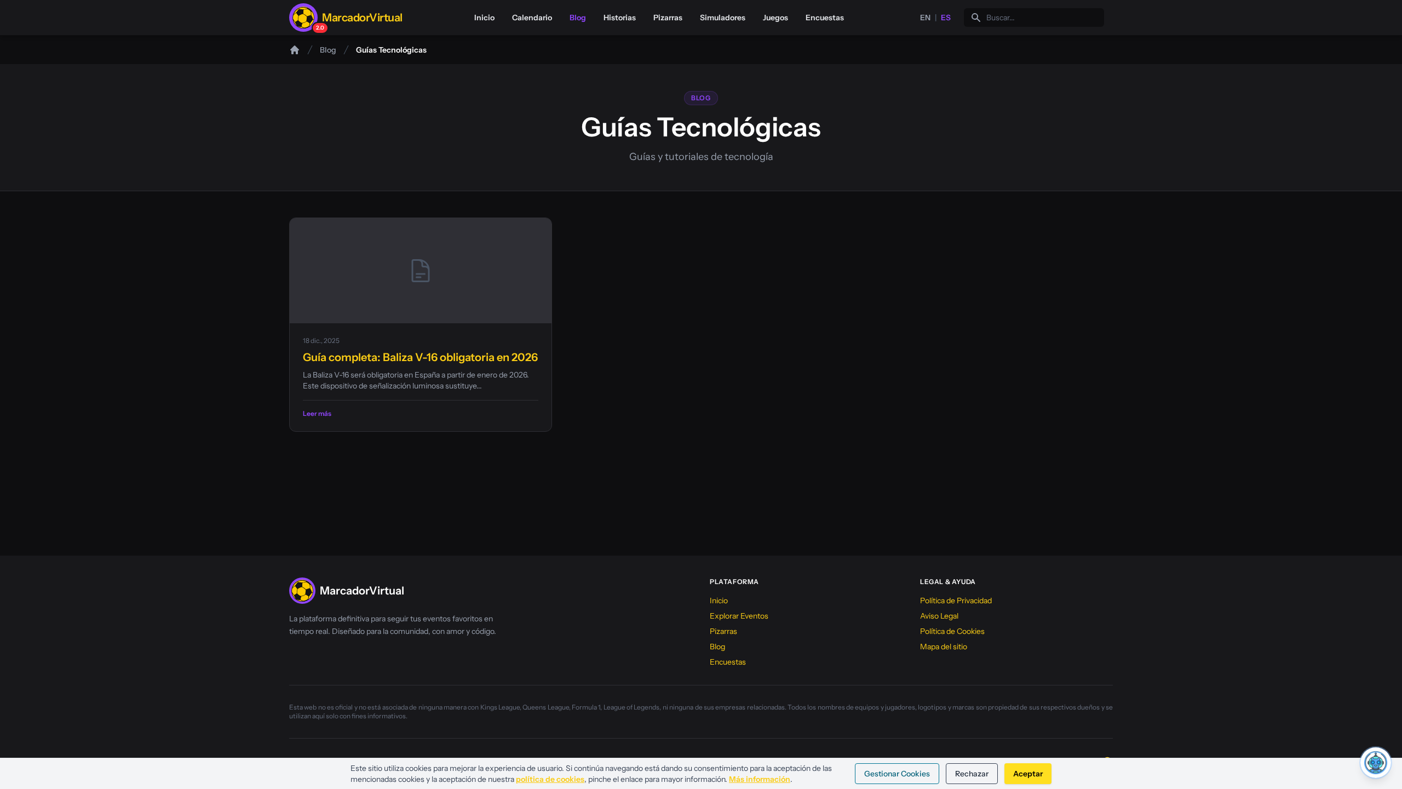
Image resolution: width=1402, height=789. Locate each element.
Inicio (484, 17)
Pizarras (667, 17)
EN (925, 17)
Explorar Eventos (739, 616)
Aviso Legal (939, 616)
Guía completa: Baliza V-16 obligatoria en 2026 (420, 357)
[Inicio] (294, 49)
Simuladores (722, 17)
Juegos (775, 17)
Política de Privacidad (956, 600)
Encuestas (825, 17)
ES (946, 17)
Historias (620, 17)
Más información (759, 779)
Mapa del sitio (943, 646)
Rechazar (972, 774)
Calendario (532, 17)
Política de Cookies (952, 631)
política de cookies (550, 779)
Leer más (317, 413)
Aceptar (1028, 774)
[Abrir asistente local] (1375, 762)
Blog (578, 17)
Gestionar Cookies (897, 774)
